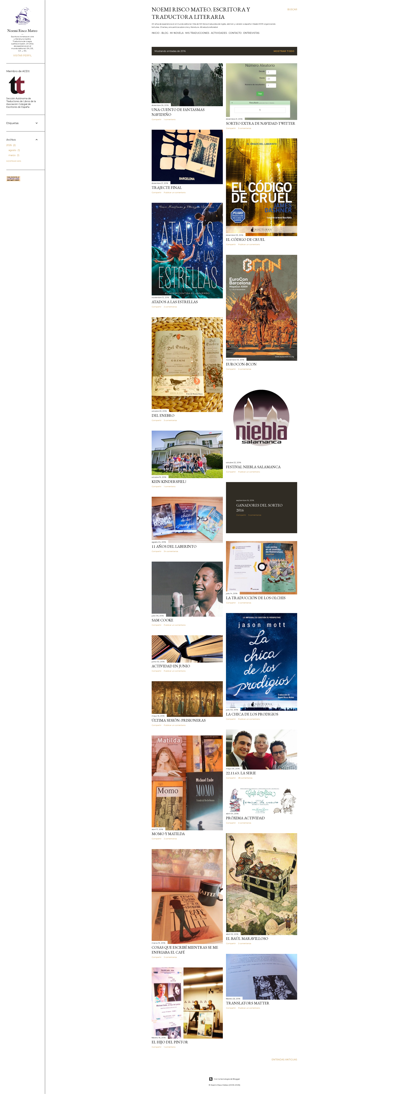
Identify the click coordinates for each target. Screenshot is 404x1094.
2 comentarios (170, 306)
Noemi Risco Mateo (22, 30)
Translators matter (247, 1003)
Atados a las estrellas (175, 301)
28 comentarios (245, 778)
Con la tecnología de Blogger (227, 1079)
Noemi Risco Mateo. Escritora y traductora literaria (201, 13)
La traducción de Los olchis (255, 597)
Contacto (235, 33)
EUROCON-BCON (241, 364)
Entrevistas (251, 33)
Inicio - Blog (160, 33)
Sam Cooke (162, 620)
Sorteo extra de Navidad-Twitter (260, 123)
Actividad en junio (171, 666)
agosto (14, 150)
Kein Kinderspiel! (169, 481)
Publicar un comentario (175, 192)
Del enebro (163, 415)
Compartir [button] (156, 119)
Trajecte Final (167, 187)
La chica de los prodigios (252, 714)
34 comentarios (171, 551)
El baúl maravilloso (247, 938)
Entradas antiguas (284, 1059)
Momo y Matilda (168, 833)
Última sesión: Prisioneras (179, 720)
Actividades (219, 33)
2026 (10, 145)
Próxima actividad (245, 817)
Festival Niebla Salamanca (253, 466)
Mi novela (177, 33)
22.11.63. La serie (241, 773)
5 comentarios (254, 515)
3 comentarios (244, 128)
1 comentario (169, 119)
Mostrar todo (284, 51)
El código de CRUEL (245, 239)
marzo (14, 155)
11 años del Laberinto (174, 546)
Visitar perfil (22, 55)
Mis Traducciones (197, 33)
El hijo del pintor (170, 1042)
